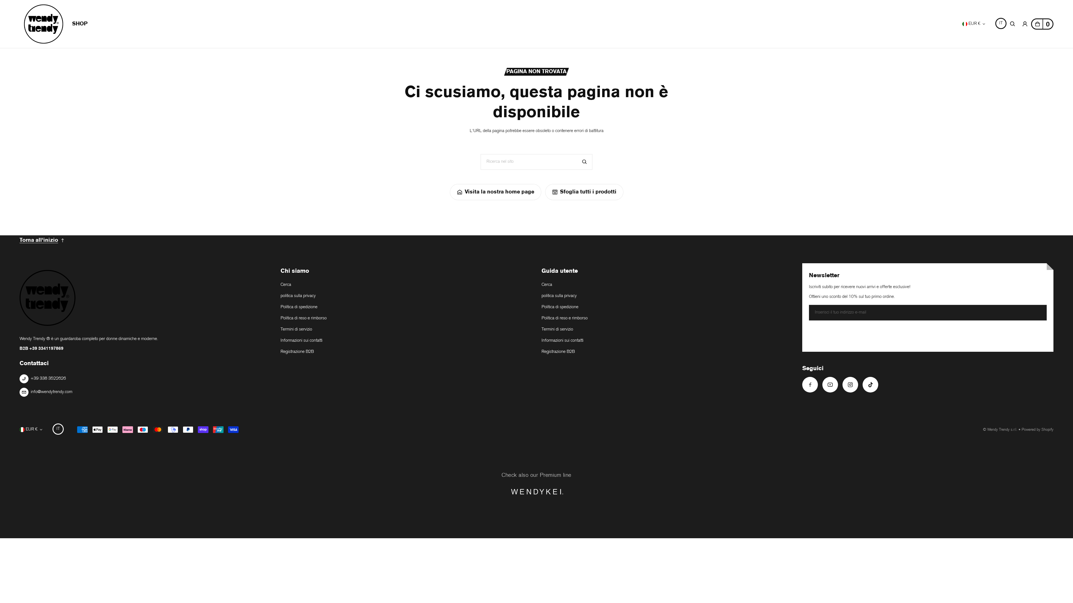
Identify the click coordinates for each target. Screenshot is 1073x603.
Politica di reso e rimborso (304, 318)
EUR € (974, 24)
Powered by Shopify (1037, 430)
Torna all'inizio (39, 240)
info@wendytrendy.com (51, 392)
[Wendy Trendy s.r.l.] (43, 24)
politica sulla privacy (298, 296)
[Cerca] (584, 162)
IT (1001, 23)
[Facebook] (810, 385)
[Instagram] (850, 385)
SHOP (79, 23)
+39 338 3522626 (48, 379)
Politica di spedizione (299, 307)
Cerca (286, 285)
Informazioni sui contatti (301, 341)
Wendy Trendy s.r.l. (1002, 430)
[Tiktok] (870, 385)
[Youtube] (830, 385)
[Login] (1025, 24)
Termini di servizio (296, 329)
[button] (1012, 24)
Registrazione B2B (297, 352)
